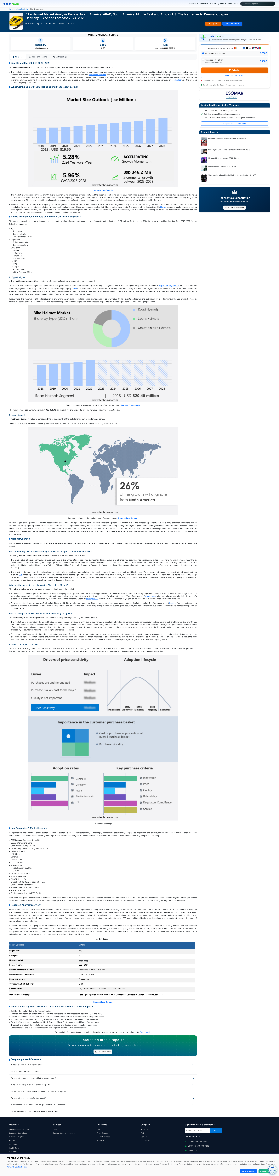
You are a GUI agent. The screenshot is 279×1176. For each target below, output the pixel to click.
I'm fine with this (267, 1171)
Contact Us (145, 1140)
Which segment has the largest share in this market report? (35, 1111)
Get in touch (145, 1032)
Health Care (14, 1148)
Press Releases (103, 1133)
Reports (192, 3)
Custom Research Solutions (64, 1133)
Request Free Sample (103, 190)
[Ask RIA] (272, 1169)
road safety (177, 80)
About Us (144, 1129)
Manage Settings (248, 1171)
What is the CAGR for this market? (25, 1071)
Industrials (13, 1152)
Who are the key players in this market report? (30, 1085)
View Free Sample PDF (234, 76)
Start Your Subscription (234, 208)
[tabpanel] (103, 548)
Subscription (58, 1129)
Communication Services (19, 1129)
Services (203, 3)
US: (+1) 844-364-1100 (197, 1141)
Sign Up (216, 1130)
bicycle (163, 207)
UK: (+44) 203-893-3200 (198, 1146)
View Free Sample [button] (232, 24)
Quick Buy (235, 70)
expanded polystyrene (169, 285)
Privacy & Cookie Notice (17, 1167)
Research (100, 1140)
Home (11, 9)
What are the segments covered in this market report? (33, 1078)
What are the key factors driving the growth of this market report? (38, 1105)
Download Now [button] (104, 1051)
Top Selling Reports (218, 3)
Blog (98, 1129)
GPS (20, 575)
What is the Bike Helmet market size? (26, 1065)
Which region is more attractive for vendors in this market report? (38, 1091)
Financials (13, 1144)
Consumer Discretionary (18, 1133)
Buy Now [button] (214, 24)
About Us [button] (232, 3)
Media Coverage (103, 1137)
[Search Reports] (242, 4)
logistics (172, 603)
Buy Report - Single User (214, 53)
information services (97, 75)
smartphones (92, 599)
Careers (144, 1137)
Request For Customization (234, 123)
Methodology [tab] (61, 57)
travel (74, 288)
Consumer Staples (16, 1137)
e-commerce (151, 596)
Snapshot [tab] (19, 57)
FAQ (142, 1133)
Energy (12, 1140)
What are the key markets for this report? (28, 1098)
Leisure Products (22, 9)
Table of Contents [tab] (39, 57)
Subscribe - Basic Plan (213, 60)
